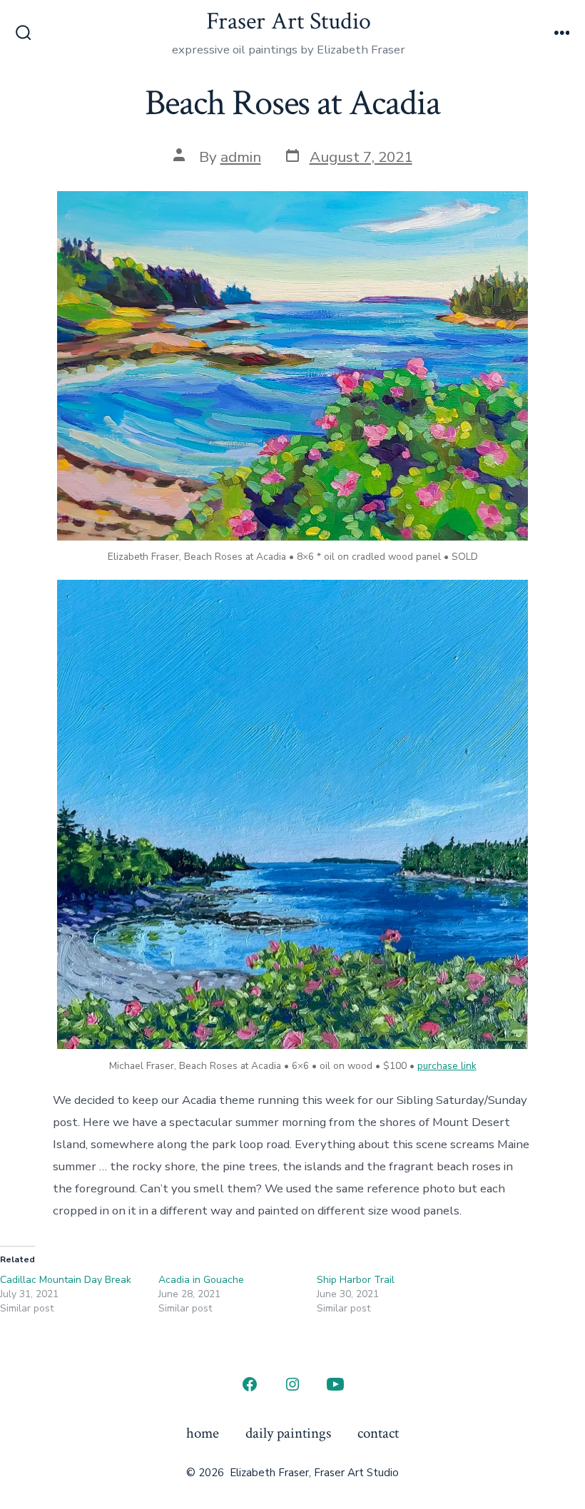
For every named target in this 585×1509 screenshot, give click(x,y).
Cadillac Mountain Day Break (65, 1280)
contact (378, 1433)
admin (240, 157)
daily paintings (288, 1433)
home (202, 1433)
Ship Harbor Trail (356, 1280)
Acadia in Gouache (201, 1280)
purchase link (447, 1066)
